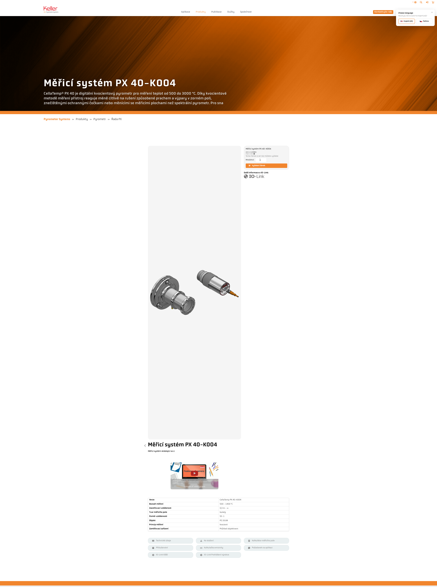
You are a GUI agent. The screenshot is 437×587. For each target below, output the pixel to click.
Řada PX (116, 119)
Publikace (216, 12)
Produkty (201, 12)
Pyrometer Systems (57, 119)
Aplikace (185, 12)
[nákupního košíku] (433, 2)
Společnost (246, 12)
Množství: (250, 160)
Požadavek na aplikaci (262, 548)
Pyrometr (99, 119)
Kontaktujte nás (383, 12)
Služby (230, 12)
